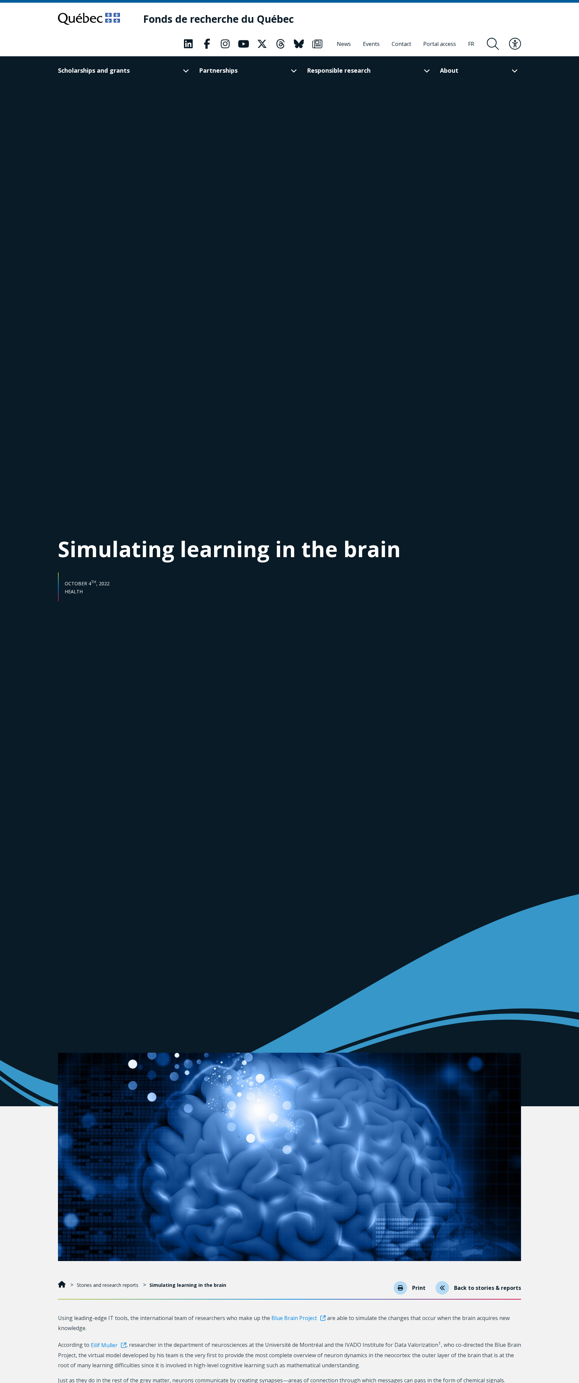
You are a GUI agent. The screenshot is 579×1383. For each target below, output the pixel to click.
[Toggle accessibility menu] (515, 44)
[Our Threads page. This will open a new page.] (280, 44)
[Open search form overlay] (493, 44)
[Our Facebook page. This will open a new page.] (206, 44)
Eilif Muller (104, 1345)
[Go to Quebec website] (89, 19)
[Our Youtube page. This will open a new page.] (243, 44)
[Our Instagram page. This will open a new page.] (225, 44)
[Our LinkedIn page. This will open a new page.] (188, 44)
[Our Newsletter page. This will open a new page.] (317, 44)
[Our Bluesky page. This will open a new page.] (299, 44)
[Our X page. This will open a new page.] (262, 44)
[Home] (62, 1285)
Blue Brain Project (294, 1318)
